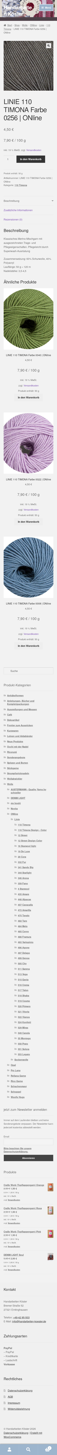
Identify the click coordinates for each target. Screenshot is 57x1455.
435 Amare (23, 894)
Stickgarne (13, 768)
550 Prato (23, 1043)
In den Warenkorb (30, 159)
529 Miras (23, 1027)
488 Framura (24, 936)
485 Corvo (23, 931)
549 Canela (24, 1032)
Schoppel (16, 1091)
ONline (33, 25)
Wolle (25, 25)
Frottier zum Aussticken (20, 725)
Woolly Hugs (18, 1097)
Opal (13, 1065)
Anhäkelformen (15, 695)
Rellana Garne (18, 1075)
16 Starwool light (27, 846)
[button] (48, 45)
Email (6, 1136)
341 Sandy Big (25, 867)
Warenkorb (44, 1446)
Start (9, 25)
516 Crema (23, 984)
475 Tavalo (23, 915)
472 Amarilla (24, 910)
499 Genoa (23, 958)
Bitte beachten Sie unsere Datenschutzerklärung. (18, 1150)
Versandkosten (33, 150)
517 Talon (23, 990)
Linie (41, 25)
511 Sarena (24, 968)
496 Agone (23, 947)
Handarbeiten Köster (18, 10)
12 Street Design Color (30, 840)
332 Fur (22, 862)
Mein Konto (9, 1449)
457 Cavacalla (25, 904)
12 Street (22, 835)
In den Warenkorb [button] (28, 397)
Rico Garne (17, 1081)
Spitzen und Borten (17, 762)
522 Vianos (24, 1017)
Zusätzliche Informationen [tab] (18, 210)
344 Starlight (25, 872)
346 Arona (23, 878)
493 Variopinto (25, 942)
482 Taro (22, 920)
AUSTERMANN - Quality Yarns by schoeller (28, 791)
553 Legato (24, 1054)
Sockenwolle (21, 1059)
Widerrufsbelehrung (19, 1409)
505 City (22, 963)
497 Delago (24, 952)
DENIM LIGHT (18, 798)
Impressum (14, 1403)
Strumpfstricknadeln (18, 773)
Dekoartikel (13, 719)
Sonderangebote (16, 757)
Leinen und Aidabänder (20, 736)
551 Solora (23, 1049)
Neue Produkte (15, 741)
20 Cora (22, 856)
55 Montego (24, 1038)
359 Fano (23, 883)
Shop (17, 25)
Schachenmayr (19, 1086)
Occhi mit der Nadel (17, 746)
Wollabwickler (14, 778)
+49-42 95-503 (21, 1317)
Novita (14, 808)
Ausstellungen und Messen (22, 709)
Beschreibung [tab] (11, 201)
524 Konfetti (24, 1022)
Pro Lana (15, 1070)
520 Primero (24, 1006)
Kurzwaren (13, 730)
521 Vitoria (23, 1011)
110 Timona (21, 185)
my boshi (16, 803)
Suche (28, 1449)
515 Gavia (23, 979)
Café (9, 714)
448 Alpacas (24, 899)
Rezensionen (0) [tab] (13, 219)
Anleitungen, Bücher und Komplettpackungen (20, 702)
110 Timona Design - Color (32, 830)
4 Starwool (23, 888)
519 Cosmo (24, 1000)
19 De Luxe (24, 851)
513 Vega (23, 974)
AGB (10, 1396)
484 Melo (23, 926)
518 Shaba (23, 995)
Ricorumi (12, 752)
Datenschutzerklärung (20, 1390)
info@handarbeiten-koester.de (29, 1321)
